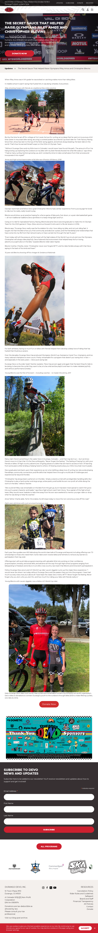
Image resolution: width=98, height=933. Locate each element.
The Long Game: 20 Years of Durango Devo (33, 2)
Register (89, 3)
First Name (8, 803)
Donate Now (49, 704)
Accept (85, 928)
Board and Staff (86, 899)
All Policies (88, 904)
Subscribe (70, 3)
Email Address (11, 791)
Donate (80, 3)
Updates (59, 3)
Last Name (8, 816)
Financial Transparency (83, 901)
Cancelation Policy (85, 891)
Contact (89, 907)
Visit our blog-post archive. (16, 918)
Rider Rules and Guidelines (81, 894)
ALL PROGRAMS (49, 846)
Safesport (89, 896)
